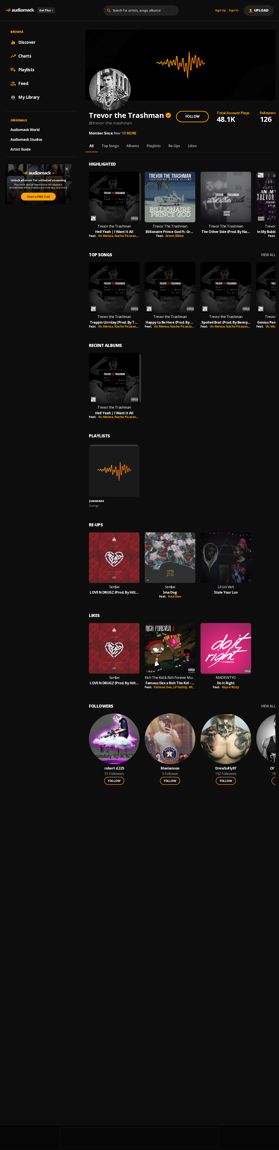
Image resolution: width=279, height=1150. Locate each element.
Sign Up (220, 10)
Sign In (233, 10)
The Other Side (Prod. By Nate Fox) (225, 231)
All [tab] (91, 145)
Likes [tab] (192, 145)
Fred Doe (174, 596)
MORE (131, 133)
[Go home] (19, 10)
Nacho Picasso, (126, 236)
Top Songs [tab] (110, 145)
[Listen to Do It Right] (226, 648)
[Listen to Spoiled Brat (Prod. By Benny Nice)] (226, 287)
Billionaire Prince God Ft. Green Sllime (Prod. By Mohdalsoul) (170, 231)
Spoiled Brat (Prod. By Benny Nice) (225, 322)
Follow (192, 116)
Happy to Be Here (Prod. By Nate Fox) (170, 322)
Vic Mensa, (106, 236)
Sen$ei (114, 587)
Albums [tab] (132, 145)
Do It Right (226, 683)
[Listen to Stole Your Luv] (226, 557)
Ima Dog (170, 592)
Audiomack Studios (26, 139)
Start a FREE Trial (38, 197)
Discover (26, 42)
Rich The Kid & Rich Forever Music (170, 677)
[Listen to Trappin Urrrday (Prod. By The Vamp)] (114, 287)
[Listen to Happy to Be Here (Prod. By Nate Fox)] (170, 287)
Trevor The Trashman (170, 226)
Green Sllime (174, 236)
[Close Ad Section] (67, 169)
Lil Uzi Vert (226, 587)
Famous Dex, (163, 687)
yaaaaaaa (96, 500)
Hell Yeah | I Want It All (114, 231)
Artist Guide (20, 149)
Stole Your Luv (226, 592)
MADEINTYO (226, 677)
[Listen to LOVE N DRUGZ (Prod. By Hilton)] (114, 557)
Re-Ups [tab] (174, 145)
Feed (23, 83)
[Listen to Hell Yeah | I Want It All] (114, 197)
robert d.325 (114, 768)
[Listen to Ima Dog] (170, 557)
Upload (261, 10)
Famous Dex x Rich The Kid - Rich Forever (170, 683)
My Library (28, 97)
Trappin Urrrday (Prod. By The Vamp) (114, 322)
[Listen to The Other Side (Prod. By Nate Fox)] (226, 197)
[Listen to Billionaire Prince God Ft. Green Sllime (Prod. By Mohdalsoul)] (170, 197)
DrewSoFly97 (225, 768)
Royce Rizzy (230, 687)
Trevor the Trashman (114, 226)
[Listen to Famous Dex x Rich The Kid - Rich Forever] (170, 648)
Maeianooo (170, 768)
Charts (24, 56)
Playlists (26, 70)
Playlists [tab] (154, 145)
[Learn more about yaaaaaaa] (114, 471)
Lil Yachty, (181, 687)
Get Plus (46, 10)
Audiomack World (25, 129)
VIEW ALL (268, 255)
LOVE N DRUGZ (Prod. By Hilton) (114, 592)
